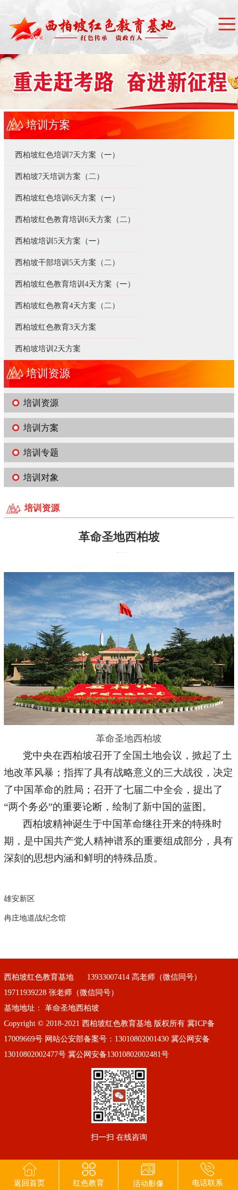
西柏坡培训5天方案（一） (59, 241)
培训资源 (41, 403)
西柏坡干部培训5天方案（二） (67, 262)
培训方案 (41, 427)
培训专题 (41, 452)
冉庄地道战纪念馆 (35, 918)
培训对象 (41, 477)
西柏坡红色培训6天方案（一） (67, 198)
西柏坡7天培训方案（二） (59, 176)
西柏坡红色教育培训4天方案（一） (75, 284)
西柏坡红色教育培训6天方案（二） (75, 219)
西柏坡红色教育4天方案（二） (67, 306)
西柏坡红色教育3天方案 (55, 327)
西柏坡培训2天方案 (48, 349)
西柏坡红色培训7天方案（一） (67, 155)
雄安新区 (19, 899)
